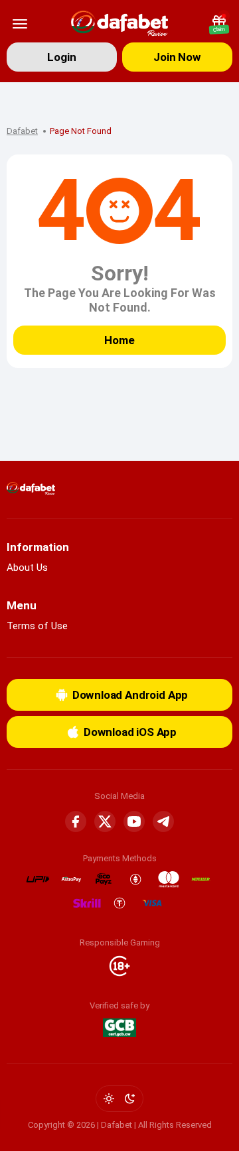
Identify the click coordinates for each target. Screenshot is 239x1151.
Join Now (177, 57)
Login (61, 57)
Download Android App (130, 694)
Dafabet (22, 131)
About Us (27, 568)
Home (119, 340)
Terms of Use (37, 626)
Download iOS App (130, 732)
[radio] (109, 1098)
